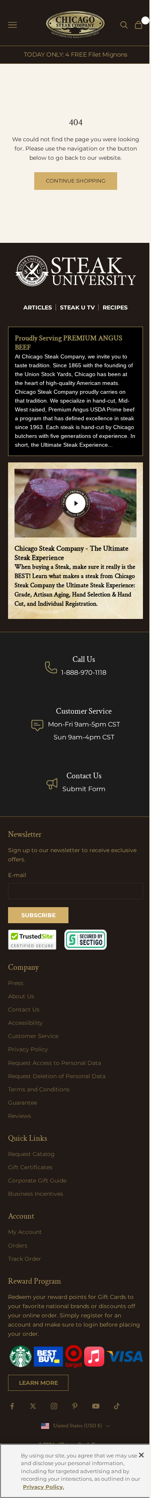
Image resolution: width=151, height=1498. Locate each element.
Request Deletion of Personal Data (56, 1076)
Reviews (19, 1115)
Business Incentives (35, 1193)
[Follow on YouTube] (96, 1406)
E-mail (17, 875)
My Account (25, 1231)
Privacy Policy (28, 1049)
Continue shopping (75, 180)
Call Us (83, 659)
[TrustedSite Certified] (32, 940)
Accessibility (25, 1022)
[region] (75, 1471)
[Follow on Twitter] (33, 1406)
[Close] (141, 1455)
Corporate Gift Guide (37, 1180)
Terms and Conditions (39, 1089)
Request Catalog (31, 1154)
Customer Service (33, 1036)
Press (15, 983)
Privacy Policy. (43, 1487)
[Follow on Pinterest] (75, 1406)
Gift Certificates (30, 1167)
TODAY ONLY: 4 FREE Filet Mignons (75, 54)
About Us (21, 996)
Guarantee (22, 1102)
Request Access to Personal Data (54, 1063)
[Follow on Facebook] (12, 1406)
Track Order (24, 1258)
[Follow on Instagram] (54, 1406)
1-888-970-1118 (83, 672)
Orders (17, 1245)
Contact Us (83, 776)
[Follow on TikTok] (117, 1406)
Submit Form (83, 789)
